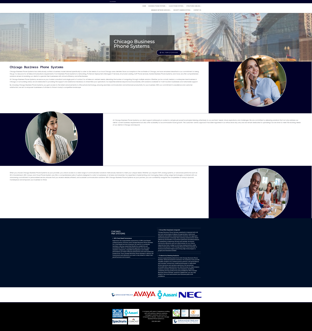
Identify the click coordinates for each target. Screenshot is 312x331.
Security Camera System (181, 10)
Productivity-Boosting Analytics (178, 266)
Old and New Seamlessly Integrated (178, 240)
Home (144, 6)
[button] (133, 247)
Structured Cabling (193, 6)
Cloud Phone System (176, 6)
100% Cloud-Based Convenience (133, 247)
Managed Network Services (160, 10)
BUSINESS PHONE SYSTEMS (157, 6)
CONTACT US (197, 10)
